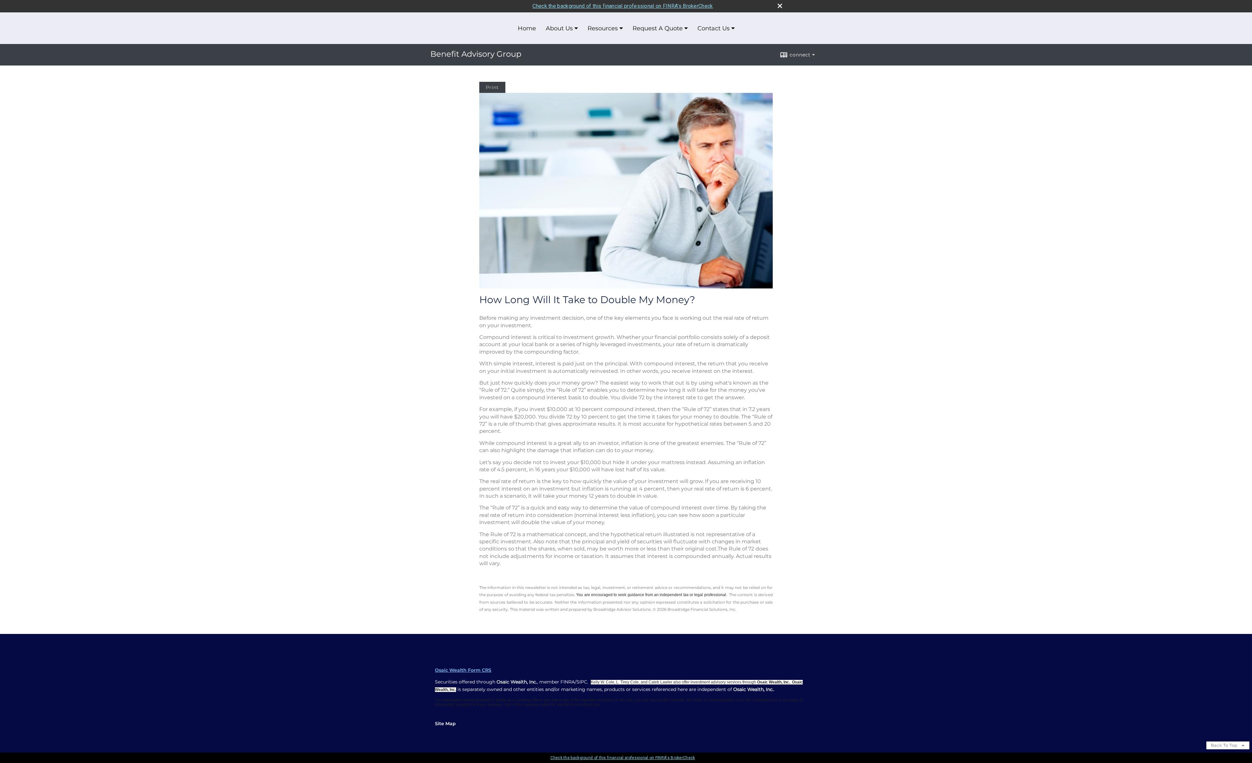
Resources (603, 28)
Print (492, 87)
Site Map (445, 723)
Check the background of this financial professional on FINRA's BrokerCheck (622, 6)
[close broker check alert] (779, 5)
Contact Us (713, 28)
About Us (559, 28)
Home (527, 28)
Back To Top (1225, 745)
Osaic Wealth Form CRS (463, 670)
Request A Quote (658, 28)
